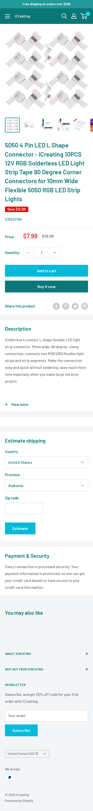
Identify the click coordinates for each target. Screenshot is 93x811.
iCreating (13, 219)
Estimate (20, 528)
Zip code (12, 498)
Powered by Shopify (19, 801)
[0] (84, 16)
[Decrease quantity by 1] (28, 252)
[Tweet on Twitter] (75, 306)
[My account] (73, 16)
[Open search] (64, 16)
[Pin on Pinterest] (65, 306)
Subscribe (21, 730)
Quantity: (12, 252)
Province (12, 474)
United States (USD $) (23, 754)
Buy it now (46, 286)
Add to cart (46, 270)
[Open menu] (7, 16)
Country (11, 451)
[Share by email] (84, 306)
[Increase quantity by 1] (55, 252)
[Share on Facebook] (56, 306)
